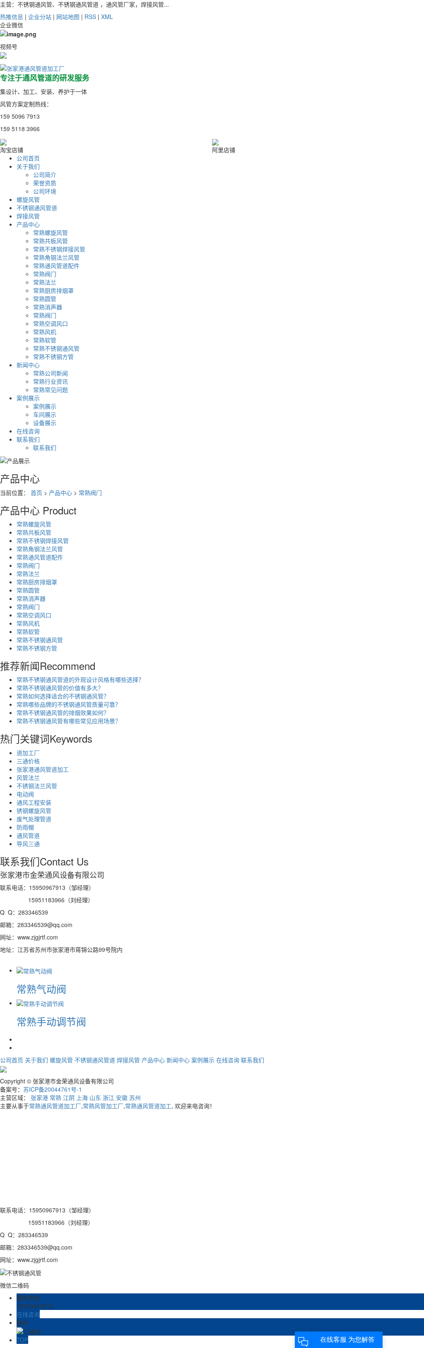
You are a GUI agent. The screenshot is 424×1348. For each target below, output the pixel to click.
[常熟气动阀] (34, 970)
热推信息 (11, 16)
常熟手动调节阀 (51, 1021)
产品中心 (60, 492)
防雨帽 (25, 827)
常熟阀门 (44, 274)
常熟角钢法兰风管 (56, 257)
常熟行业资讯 (50, 381)
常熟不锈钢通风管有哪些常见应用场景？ (69, 721)
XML (107, 16)
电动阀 (25, 794)
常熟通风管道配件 (56, 265)
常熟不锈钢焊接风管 (59, 249)
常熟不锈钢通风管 (56, 348)
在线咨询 (227, 1060)
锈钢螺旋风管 (34, 810)
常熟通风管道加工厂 (55, 1106)
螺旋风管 (61, 1060)
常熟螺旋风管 (50, 232)
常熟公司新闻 (50, 373)
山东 (95, 1097)
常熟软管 (44, 340)
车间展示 (44, 414)
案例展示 (44, 406)
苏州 (135, 1097)
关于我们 (36, 1060)
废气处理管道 (34, 819)
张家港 (39, 1097)
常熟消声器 (47, 307)
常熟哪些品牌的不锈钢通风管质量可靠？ (69, 704)
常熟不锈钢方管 (53, 356)
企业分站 (39, 16)
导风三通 (28, 843)
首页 (36, 492)
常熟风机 (44, 331)
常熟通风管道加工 (148, 1106)
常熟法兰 (44, 282)
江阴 (69, 1097)
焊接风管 (128, 1060)
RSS (90, 16)
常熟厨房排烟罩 (53, 290)
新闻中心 (178, 1060)
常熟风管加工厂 (103, 1106)
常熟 (55, 1097)
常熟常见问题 (50, 389)
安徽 (122, 1097)
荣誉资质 (44, 183)
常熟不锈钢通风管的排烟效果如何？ (63, 712)
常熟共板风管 (50, 241)
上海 (82, 1097)
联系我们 (44, 447)
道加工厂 (28, 752)
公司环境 (44, 191)
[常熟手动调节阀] (40, 1003)
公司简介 (44, 174)
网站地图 (68, 16)
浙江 (108, 1097)
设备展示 (44, 422)
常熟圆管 (44, 298)
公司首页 (11, 1060)
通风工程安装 (34, 802)
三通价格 (28, 761)
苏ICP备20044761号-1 (52, 1089)
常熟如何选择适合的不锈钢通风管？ (63, 696)
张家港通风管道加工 (43, 769)
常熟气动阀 (41, 988)
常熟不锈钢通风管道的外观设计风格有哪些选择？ (80, 679)
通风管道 (28, 835)
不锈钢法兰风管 (37, 786)
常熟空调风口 (50, 323)
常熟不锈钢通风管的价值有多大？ (60, 688)
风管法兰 (28, 777)
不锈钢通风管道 (95, 1060)
